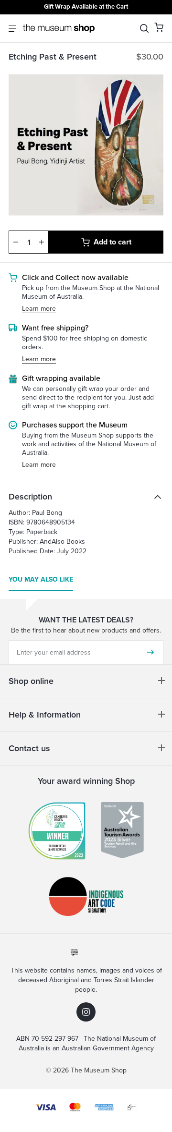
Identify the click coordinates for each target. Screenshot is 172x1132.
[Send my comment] (150, 652)
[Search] (144, 28)
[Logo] (59, 28)
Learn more (39, 309)
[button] (158, 27)
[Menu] (12, 28)
